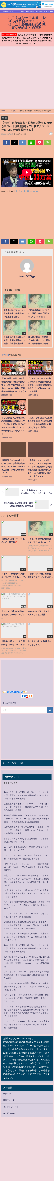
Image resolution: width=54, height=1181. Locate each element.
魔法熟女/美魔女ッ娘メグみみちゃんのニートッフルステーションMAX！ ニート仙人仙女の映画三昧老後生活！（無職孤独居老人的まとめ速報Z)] (26, 818)
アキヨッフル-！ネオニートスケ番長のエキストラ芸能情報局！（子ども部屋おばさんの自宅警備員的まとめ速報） (26, 975)
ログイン (7, 1094)
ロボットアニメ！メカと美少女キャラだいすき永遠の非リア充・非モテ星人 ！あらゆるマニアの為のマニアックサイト (26, 893)
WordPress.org (9, 1113)
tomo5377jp (27, 276)
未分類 (4, 118)
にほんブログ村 (9, 703)
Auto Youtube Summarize (25, 191)
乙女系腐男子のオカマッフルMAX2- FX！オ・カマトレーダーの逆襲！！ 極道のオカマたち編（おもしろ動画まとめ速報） (26, 807)
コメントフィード (11, 1107)
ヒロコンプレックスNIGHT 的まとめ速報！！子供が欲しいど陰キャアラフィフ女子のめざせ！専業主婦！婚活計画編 (26, 1024)
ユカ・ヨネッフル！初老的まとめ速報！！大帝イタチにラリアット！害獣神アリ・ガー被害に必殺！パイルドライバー (26, 937)
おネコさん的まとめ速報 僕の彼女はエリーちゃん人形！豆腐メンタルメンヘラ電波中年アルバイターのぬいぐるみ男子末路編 (26, 795)
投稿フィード (9, 1100)
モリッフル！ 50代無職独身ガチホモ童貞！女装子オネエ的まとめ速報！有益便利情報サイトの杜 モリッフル (26, 998)
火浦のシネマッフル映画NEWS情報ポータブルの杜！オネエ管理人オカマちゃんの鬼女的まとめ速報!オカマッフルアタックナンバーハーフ (26, 925)
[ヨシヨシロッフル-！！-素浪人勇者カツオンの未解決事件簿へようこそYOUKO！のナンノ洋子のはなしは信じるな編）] (27, 986)
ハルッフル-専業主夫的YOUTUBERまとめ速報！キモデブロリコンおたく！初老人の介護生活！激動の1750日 (27, 905)
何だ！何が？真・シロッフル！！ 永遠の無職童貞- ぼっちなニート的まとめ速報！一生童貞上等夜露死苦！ (26, 867)
